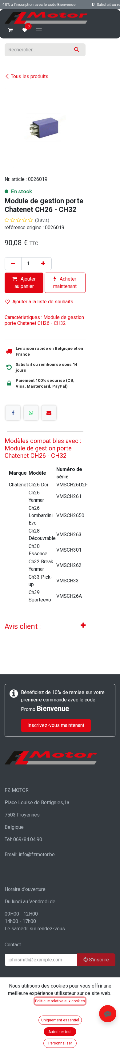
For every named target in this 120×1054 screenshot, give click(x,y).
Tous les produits (29, 76)
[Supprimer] (13, 263)
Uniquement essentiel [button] (60, 1020)
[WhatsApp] (31, 412)
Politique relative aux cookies (60, 1001)
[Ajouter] (43, 263)
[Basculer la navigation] (39, 30)
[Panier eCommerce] (10, 30)
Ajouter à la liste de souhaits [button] (42, 302)
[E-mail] (49, 412)
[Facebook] (13, 412)
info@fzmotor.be (37, 854)
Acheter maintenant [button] (65, 282)
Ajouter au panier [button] (25, 282)
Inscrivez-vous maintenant (55, 725)
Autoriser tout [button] (60, 1032)
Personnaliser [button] (60, 1043)
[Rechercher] (77, 49)
